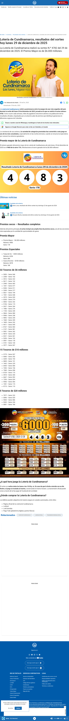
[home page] (34, 2)
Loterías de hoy (38, 515)
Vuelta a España (53, 7)
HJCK (11, 684)
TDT (24, 680)
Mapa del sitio (26, 691)
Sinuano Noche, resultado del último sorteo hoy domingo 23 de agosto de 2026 (36, 215)
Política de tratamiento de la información (48, 681)
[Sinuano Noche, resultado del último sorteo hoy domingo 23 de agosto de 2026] (4, 215)
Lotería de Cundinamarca (24, 515)
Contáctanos (26, 684)
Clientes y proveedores (28, 687)
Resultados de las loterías (19, 34)
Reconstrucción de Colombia (41, 7)
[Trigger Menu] (2, 2)
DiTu (11, 687)
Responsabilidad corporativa (48, 678)
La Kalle (12, 682)
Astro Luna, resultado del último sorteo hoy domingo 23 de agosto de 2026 (35, 205)
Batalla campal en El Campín (14, 7)
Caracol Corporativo (14, 695)
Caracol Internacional (15, 693)
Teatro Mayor (13, 691)
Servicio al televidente (28, 676)
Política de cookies (46, 683)
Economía (8, 34)
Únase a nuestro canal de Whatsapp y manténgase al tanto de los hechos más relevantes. (32, 123)
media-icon (34, 718)
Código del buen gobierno (29, 682)
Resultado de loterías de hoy (54, 515)
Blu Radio (2, 34)
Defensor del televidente (29, 678)
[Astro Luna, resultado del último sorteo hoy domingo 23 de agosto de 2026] (4, 206)
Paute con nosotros (27, 689)
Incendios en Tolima (28, 7)
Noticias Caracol (14, 676)
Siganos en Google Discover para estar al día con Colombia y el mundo (26, 127)
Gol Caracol (12, 680)
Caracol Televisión (14, 678)
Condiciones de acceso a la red (49, 676)
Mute (52, 718)
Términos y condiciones (47, 686)
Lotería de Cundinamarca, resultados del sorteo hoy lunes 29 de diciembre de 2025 (46, 34)
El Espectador (13, 689)
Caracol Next (13, 697)
